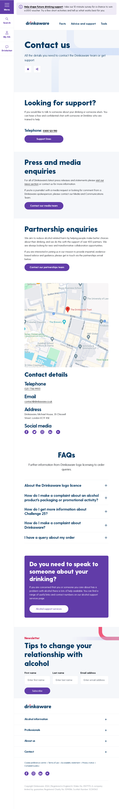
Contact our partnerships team (47, 267)
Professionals (32, 730)
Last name (58, 673)
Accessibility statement (70, 763)
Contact (29, 751)
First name (30, 673)
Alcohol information (36, 719)
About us (29, 741)
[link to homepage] (66, 709)
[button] (7, 7)
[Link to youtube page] (47, 774)
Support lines (44, 139)
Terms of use (53, 763)
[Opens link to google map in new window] (66, 325)
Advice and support (83, 23)
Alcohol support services (49, 608)
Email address (88, 673)
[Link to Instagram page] (33, 774)
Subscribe (37, 690)
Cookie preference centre (35, 763)
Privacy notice (88, 763)
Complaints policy (31, 766)
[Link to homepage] (37, 23)
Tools (104, 23)
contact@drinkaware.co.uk (38, 401)
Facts (62, 23)
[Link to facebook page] (26, 774)
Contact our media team (44, 205)
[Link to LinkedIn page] (40, 774)
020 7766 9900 (32, 388)
